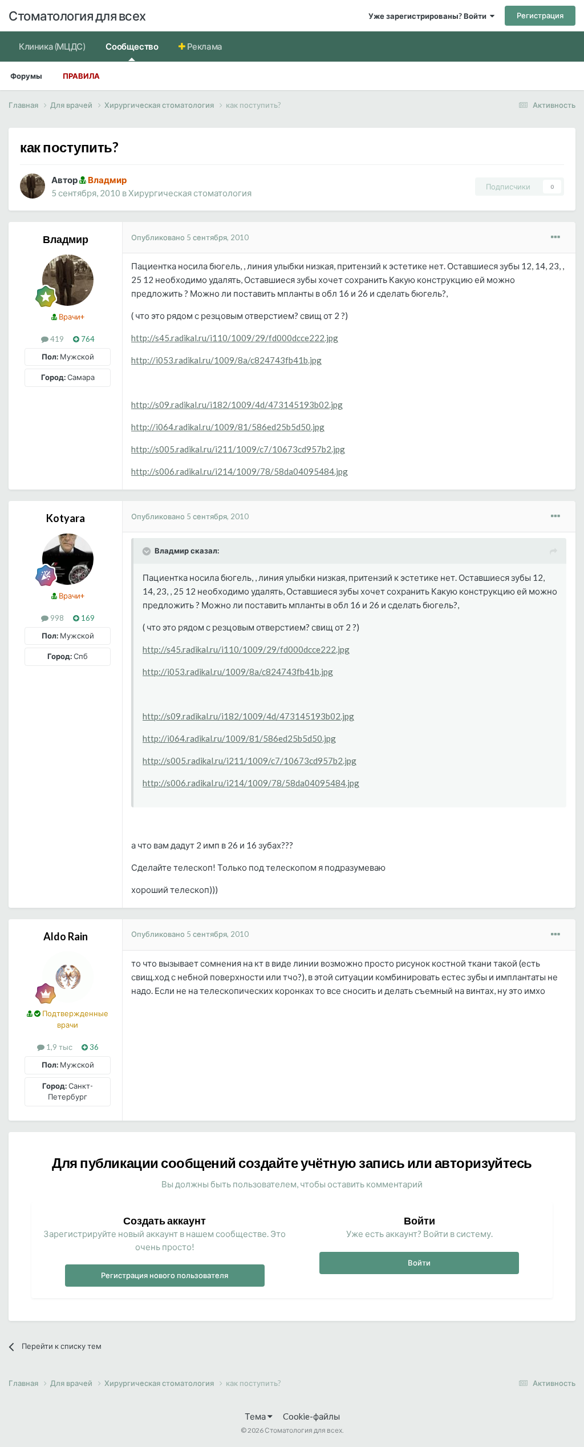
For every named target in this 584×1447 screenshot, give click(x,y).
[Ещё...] (555, 237)
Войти (419, 1262)
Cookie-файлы (311, 1416)
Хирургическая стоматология (190, 193)
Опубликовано (190, 237)
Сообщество (132, 46)
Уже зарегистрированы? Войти (429, 16)
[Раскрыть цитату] (148, 551)
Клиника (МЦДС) (52, 46)
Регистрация (540, 15)
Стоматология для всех (77, 15)
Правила (81, 75)
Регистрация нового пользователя (164, 1275)
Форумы (26, 75)
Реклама (203, 46)
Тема (256, 1416)
